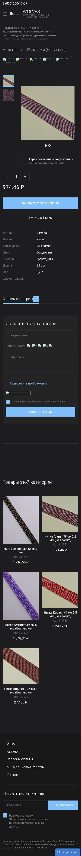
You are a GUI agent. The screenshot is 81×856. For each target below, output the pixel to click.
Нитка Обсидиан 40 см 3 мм (21, 550)
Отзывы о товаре (20, 299)
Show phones (31, 3)
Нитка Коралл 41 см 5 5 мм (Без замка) (60, 614)
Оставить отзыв (40, 412)
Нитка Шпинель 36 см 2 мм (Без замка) (20, 690)
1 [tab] (46, 145)
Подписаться (64, 805)
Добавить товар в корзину (40, 203)
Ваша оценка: (15, 346)
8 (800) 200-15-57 (15, 3)
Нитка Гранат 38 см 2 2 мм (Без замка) (60, 538)
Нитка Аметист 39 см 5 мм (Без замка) (21, 626)
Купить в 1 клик (40, 218)
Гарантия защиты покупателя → (51, 159)
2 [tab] (49, 145)
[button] (67, 852)
